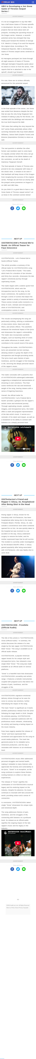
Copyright (25, 907)
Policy (13, 907)
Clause (17, 907)
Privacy (21, 907)
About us (8, 907)
